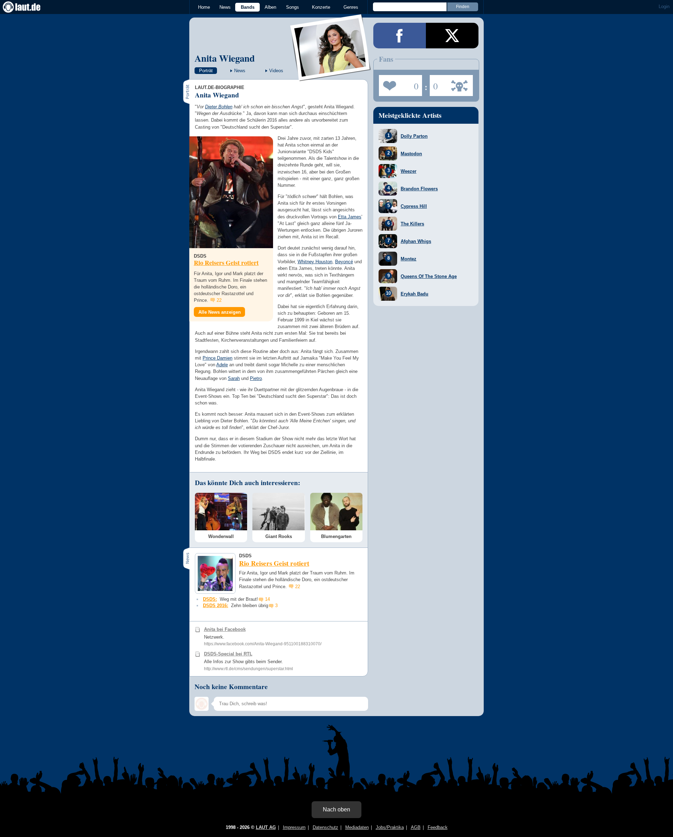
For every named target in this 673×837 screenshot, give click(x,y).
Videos (276, 70)
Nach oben (336, 809)
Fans (399, 83)
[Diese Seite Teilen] (399, 35)
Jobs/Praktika (390, 827)
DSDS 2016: (215, 605)
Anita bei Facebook (225, 629)
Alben (270, 7)
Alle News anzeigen (219, 312)
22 (219, 300)
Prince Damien (217, 358)
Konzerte (321, 7)
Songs (292, 7)
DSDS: (210, 599)
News (225, 7)
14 (267, 599)
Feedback (438, 827)
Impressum (294, 827)
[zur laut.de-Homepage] (28, 7)
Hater (434, 83)
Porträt (206, 70)
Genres (351, 7)
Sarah (234, 378)
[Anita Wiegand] (330, 76)
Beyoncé (344, 261)
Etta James (349, 216)
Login (664, 6)
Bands (247, 7)
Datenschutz (325, 827)
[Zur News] (231, 192)
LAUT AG (266, 827)
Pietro (256, 378)
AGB (416, 827)
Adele (222, 364)
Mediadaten (357, 827)
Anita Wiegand (225, 58)
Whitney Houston (315, 261)
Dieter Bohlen (218, 106)
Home (204, 7)
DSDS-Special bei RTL (228, 653)
